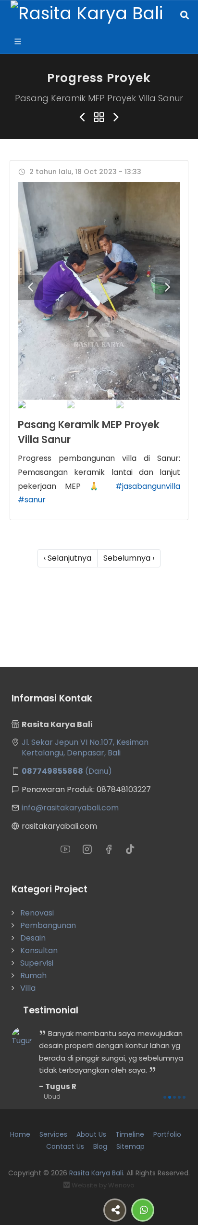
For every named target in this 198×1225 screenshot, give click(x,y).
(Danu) (67, 771)
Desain (33, 937)
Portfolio (167, 1134)
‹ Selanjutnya (67, 558)
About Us (91, 1134)
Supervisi (36, 963)
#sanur (32, 499)
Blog (100, 1146)
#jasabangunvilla (147, 486)
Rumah (33, 975)
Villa (28, 988)
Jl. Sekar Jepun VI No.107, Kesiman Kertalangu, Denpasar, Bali (85, 747)
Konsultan (39, 950)
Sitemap (130, 1146)
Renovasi (37, 912)
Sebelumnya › (128, 558)
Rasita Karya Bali (96, 1173)
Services (53, 1134)
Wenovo (121, 1185)
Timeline (129, 1134)
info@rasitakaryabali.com (70, 807)
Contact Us (65, 1146)
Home (20, 1134)
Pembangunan (48, 925)
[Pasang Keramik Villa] (99, 291)
